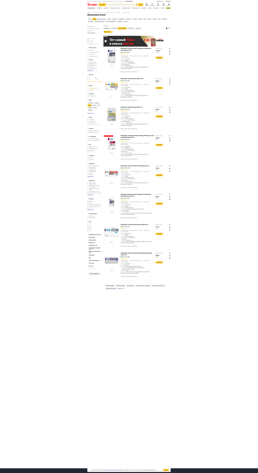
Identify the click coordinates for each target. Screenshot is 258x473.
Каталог (103, 4)
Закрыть (166, 470)
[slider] (87, 81)
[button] (109, 1)
